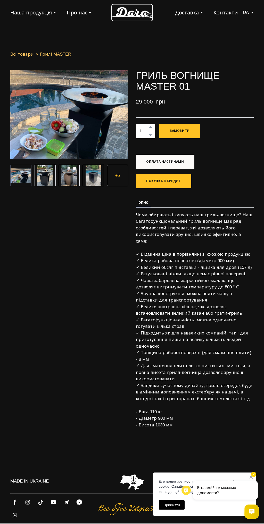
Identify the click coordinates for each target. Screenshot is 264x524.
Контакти (225, 12)
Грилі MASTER (55, 54)
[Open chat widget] (251, 511)
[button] (150, 127)
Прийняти (171, 505)
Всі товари (22, 54)
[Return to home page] (132, 12)
